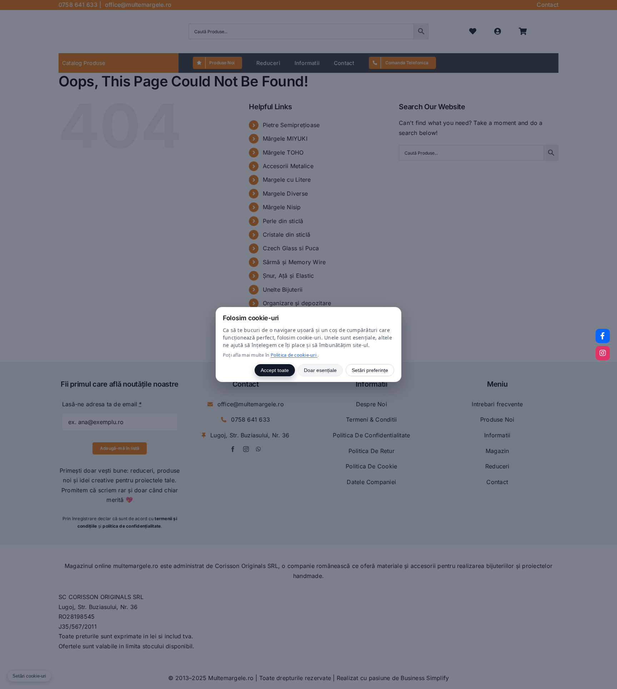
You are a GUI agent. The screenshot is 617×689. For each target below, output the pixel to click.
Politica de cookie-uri (294, 355)
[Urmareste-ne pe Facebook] (603, 336)
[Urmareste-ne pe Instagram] (603, 353)
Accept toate (275, 370)
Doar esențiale (320, 370)
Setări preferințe (370, 370)
